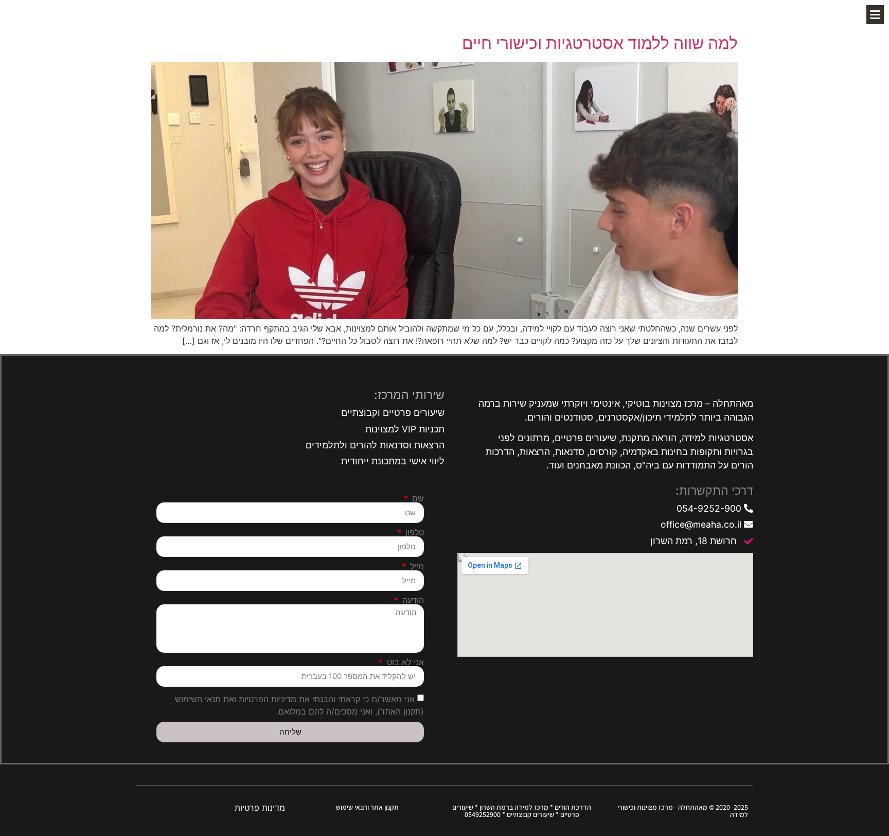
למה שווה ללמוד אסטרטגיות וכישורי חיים (600, 43)
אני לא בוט (404, 662)
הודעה (412, 600)
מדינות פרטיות (260, 808)
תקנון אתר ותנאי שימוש (367, 807)
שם (417, 498)
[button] (875, 14)
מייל (415, 566)
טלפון (413, 532)
